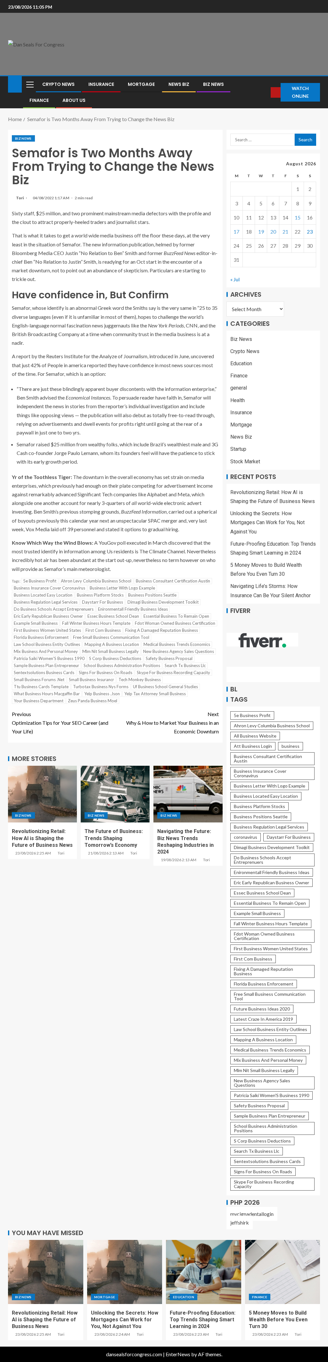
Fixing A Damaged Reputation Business (161, 630)
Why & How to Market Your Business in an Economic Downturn (172, 722)
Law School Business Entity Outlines (47, 644)
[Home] (15, 83)
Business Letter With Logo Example (122, 587)
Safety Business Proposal (169, 658)
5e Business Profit (39, 580)
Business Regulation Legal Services (46, 602)
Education (241, 363)
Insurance (101, 84)
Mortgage (141, 84)
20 (273, 231)
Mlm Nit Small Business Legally (110, 651)
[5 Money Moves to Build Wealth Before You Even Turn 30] (282, 1272)
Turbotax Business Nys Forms (100, 686)
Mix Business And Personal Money (46, 651)
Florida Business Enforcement (41, 637)
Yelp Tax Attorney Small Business (155, 693)
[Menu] (29, 84)
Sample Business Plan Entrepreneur (46, 665)
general (238, 388)
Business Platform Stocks (100, 595)
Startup (238, 449)
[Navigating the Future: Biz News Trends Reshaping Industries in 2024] (187, 794)
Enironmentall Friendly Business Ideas (133, 609)
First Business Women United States (47, 630)
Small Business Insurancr (91, 679)
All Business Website (255, 736)
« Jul (235, 279)
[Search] (265, 92)
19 (261, 231)
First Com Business (103, 630)
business (290, 746)
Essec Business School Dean (113, 616)
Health (237, 400)
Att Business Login (253, 746)
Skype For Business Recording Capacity (173, 672)
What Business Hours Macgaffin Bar (47, 693)
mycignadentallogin (252, 1214)
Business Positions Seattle (152, 595)
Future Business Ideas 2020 (262, 1008)
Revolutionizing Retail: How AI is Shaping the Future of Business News (42, 838)
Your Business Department (38, 700)
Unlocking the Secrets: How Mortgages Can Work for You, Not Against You (267, 522)
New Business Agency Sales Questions (178, 651)
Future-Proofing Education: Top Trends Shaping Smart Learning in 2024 (202, 1320)
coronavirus (245, 837)
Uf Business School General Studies (165, 686)
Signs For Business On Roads (105, 672)
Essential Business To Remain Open (176, 616)
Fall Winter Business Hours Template (96, 623)
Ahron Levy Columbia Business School (96, 580)
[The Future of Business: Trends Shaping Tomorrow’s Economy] (115, 794)
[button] (29, 84)
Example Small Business (36, 623)
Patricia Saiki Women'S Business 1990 (49, 658)
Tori (20, 197)
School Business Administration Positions (122, 665)
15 (297, 217)
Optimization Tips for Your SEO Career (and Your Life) (60, 722)
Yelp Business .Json (102, 693)
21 (285, 231)
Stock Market (245, 461)
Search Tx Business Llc (185, 665)
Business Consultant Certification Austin (173, 580)
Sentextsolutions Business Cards (44, 672)
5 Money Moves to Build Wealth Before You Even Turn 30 (278, 1320)
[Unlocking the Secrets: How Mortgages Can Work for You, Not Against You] (124, 1272)
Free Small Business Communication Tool (111, 637)
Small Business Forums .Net (39, 679)
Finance (39, 100)
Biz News (213, 84)
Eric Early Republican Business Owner (48, 616)
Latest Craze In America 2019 (263, 1019)
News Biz (178, 84)
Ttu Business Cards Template (41, 686)
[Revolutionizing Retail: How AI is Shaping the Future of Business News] (42, 794)
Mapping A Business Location (112, 644)
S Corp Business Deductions (115, 658)
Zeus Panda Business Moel (92, 700)
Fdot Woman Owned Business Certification (175, 623)
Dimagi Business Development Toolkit (163, 602)
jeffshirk (239, 1222)
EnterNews (178, 1354)
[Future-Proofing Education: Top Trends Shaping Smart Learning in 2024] (203, 1272)
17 (236, 231)
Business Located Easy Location (43, 595)
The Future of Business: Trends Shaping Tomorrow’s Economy (114, 838)
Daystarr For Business (102, 602)
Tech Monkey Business (140, 679)
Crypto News (58, 84)
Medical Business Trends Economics (177, 644)
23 (310, 231)
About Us (74, 100)
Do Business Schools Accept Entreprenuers (54, 609)
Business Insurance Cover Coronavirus (49, 587)
